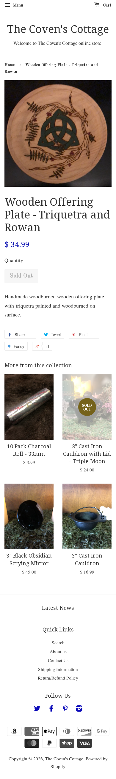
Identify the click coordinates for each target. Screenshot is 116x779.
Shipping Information (58, 669)
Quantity (13, 260)
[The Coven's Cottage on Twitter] (37, 709)
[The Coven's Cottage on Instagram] (79, 709)
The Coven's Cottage (58, 29)
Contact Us (58, 660)
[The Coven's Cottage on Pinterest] (65, 709)
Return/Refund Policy (58, 678)
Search (58, 642)
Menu (17, 5)
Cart (107, 5)
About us (58, 651)
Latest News (58, 608)
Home (9, 65)
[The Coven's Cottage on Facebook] (51, 709)
